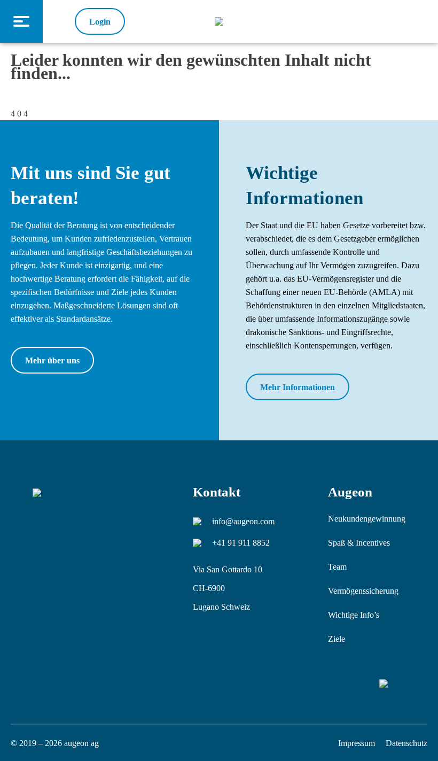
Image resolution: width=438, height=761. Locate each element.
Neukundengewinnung (366, 518)
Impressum (356, 743)
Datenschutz (406, 743)
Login (100, 21)
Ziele (336, 638)
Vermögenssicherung (363, 590)
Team (337, 566)
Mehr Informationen (297, 387)
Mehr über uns (52, 360)
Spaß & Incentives (359, 542)
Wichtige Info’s (353, 614)
